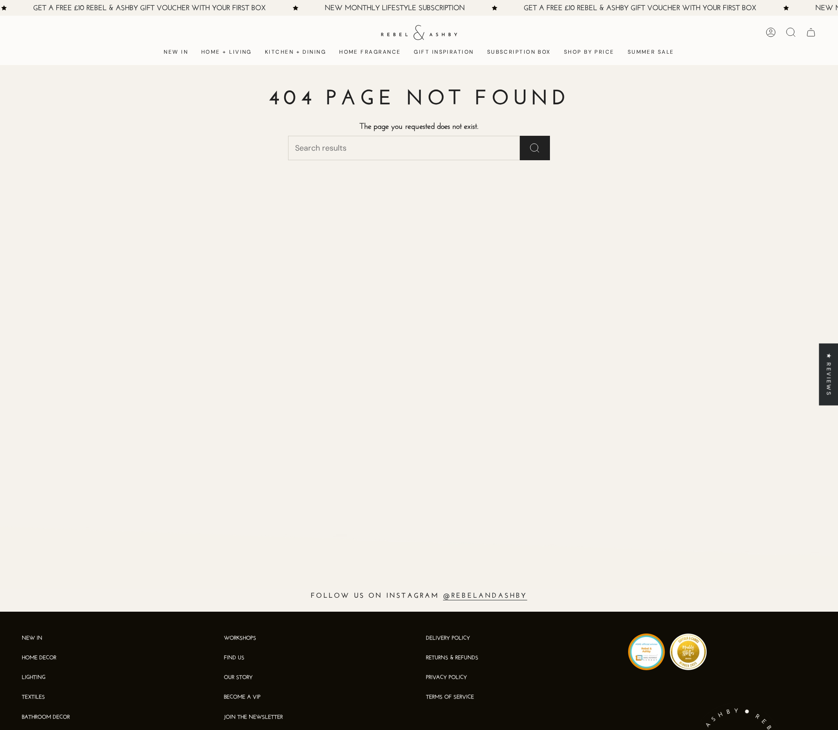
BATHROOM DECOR (46, 717)
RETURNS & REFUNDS (452, 658)
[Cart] (811, 32)
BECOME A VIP (242, 697)
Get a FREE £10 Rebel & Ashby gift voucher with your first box (149, 8)
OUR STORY (238, 677)
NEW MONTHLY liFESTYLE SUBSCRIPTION (395, 8)
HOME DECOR (39, 658)
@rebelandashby (485, 595)
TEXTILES (33, 697)
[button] (226, 52)
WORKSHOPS (240, 638)
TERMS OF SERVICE (450, 697)
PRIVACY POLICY (446, 677)
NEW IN (32, 638)
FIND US (234, 658)
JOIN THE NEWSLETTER (253, 717)
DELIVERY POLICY (448, 638)
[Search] (535, 148)
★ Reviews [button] (828, 374)
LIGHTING (33, 677)
